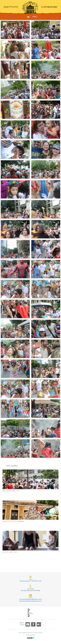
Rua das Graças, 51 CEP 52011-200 (30, 581)
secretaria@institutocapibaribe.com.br (30, 599)
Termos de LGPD (30, 635)
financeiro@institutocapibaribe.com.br (30, 601)
